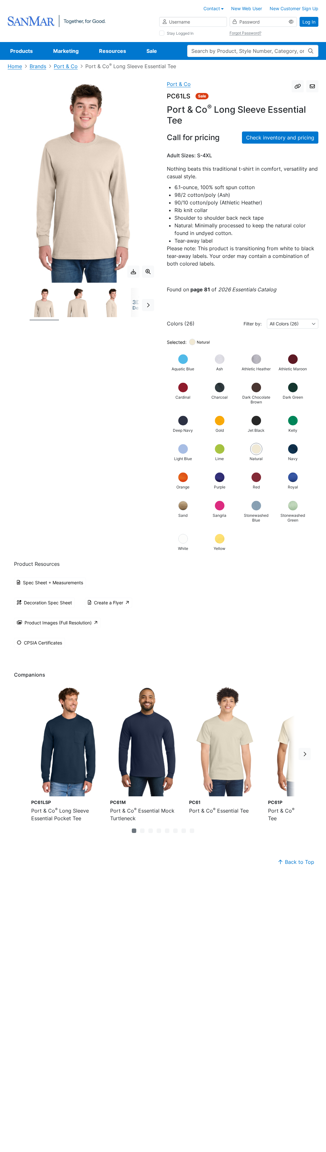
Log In (308, 22)
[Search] (311, 51)
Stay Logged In (180, 33)
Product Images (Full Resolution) (58, 622)
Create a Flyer (108, 602)
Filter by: (253, 323)
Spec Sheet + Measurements (53, 582)
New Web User (246, 8)
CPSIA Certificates (43, 642)
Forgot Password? (245, 33)
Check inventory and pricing (280, 137)
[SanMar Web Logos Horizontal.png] (56, 20)
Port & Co (66, 66)
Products (21, 51)
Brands (38, 66)
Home (15, 66)
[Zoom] (148, 272)
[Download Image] (133, 272)
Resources (112, 51)
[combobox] (292, 323)
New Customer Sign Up (294, 8)
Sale (151, 51)
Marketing (66, 51)
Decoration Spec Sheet (48, 602)
